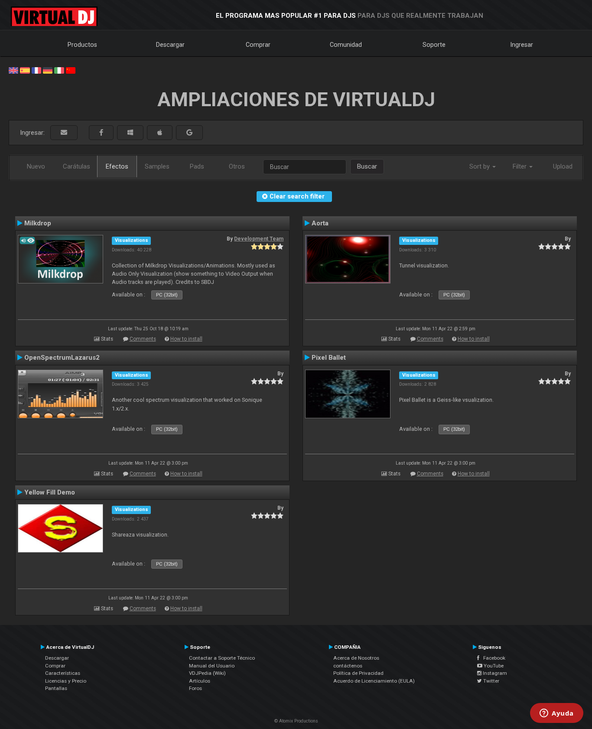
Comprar (258, 44)
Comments (143, 339)
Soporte (434, 44)
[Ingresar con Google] (189, 132)
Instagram (494, 673)
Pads (197, 166)
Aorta (320, 223)
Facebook (492, 658)
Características (62, 673)
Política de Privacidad (358, 673)
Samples (157, 166)
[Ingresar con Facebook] (101, 132)
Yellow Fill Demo (49, 492)
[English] (13, 70)
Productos (82, 44)
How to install (186, 339)
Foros (195, 688)
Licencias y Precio (65, 681)
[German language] (47, 70)
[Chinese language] (70, 70)
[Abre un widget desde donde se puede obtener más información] (556, 714)
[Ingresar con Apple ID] (159, 132)
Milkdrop (37, 223)
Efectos (117, 166)
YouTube (493, 666)
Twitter (490, 681)
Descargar (170, 44)
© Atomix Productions (296, 721)
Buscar (367, 166)
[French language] (36, 70)
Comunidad (346, 44)
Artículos (199, 681)
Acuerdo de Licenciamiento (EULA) (374, 681)
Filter (520, 166)
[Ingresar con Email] (64, 132)
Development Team (258, 239)
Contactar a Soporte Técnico (222, 658)
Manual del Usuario (211, 666)
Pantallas (56, 688)
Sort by (480, 166)
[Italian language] (59, 70)
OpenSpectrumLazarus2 (62, 357)
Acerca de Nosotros (356, 658)
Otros (237, 166)
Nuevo (36, 166)
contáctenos (347, 666)
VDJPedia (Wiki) (207, 673)
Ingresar (522, 44)
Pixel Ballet (329, 357)
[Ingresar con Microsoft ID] (130, 132)
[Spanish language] (24, 70)
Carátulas (76, 166)
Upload (562, 166)
